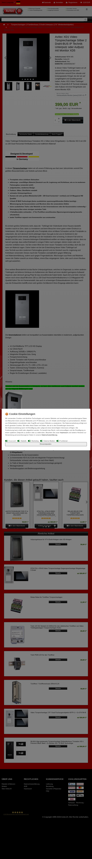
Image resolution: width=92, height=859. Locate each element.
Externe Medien (49, 441)
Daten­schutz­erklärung (49, 435)
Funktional (63, 441)
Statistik (23, 441)
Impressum (64, 432)
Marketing (35, 441)
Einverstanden (45, 444)
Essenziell (12, 441)
